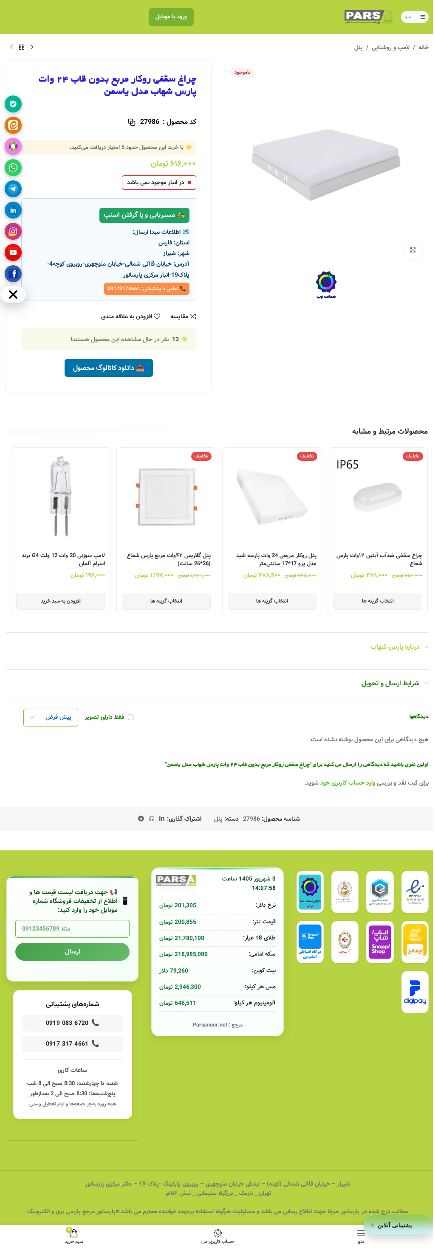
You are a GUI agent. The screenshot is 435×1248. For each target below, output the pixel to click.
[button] (421, 518)
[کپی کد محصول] (132, 122)
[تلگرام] (13, 188)
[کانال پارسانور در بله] (13, 103)
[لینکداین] (13, 210)
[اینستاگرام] (13, 231)
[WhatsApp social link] (152, 819)
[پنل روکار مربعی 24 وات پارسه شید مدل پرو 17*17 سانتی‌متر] (272, 497)
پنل (358, 47)
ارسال (72, 952)
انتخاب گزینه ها (378, 601)
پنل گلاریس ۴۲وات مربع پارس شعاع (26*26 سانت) (169, 560)
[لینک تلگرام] (141, 819)
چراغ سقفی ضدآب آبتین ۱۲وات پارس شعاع (379, 560)
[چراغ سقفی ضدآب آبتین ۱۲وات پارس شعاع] (377, 497)
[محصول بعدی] (11, 47)
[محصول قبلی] (32, 47)
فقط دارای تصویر (104, 717)
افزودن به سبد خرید (61, 601)
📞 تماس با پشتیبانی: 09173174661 (146, 289)
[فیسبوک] (13, 273)
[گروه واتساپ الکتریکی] (13, 167)
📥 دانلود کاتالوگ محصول (108, 368)
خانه (423, 47)
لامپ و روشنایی (391, 47)
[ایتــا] (13, 125)
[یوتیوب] (13, 252)
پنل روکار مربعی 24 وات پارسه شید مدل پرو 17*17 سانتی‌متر (276, 560)
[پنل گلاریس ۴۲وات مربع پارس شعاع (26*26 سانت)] (166, 497)
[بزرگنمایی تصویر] (412, 249)
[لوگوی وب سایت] (369, 17)
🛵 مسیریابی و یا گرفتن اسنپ (144, 215)
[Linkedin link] (162, 819)
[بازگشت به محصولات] (22, 47)
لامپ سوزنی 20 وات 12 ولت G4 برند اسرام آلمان (63, 560)
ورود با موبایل (171, 16)
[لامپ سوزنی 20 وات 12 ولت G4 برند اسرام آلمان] (60, 497)
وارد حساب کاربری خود (347, 783)
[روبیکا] (13, 146)
